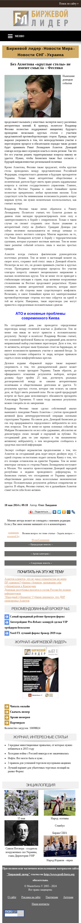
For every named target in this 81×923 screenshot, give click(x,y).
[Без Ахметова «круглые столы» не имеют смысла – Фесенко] (32, 116)
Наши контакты (40, 904)
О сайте (12, 897)
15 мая (21, 818)
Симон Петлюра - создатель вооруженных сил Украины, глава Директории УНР (21, 852)
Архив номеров (19, 717)
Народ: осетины (60, 818)
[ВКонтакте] (54, 512)
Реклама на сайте (30, 897)
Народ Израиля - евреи (60, 860)
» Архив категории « (40, 553)
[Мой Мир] (68, 512)
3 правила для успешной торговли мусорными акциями (39, 763)
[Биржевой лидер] (40, 26)
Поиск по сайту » (69, 3)
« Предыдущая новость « (41, 544)
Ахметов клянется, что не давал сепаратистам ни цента (35, 579)
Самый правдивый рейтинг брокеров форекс (37, 616)
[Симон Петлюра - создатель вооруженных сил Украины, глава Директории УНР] (21, 844)
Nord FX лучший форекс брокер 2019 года (35, 633)
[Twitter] (59, 512)
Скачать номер (19, 711)
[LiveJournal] (73, 512)
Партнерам (17, 722)
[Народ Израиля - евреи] (59, 856)
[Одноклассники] (64, 512)
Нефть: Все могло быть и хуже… (26, 758)
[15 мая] (21, 814)
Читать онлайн (19, 706)
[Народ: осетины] (59, 814)
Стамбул (60, 825)
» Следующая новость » (40, 563)
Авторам (68, 897)
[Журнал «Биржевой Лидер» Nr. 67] (40, 672)
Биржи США (59, 833)
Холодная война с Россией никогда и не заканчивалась (38, 753)
